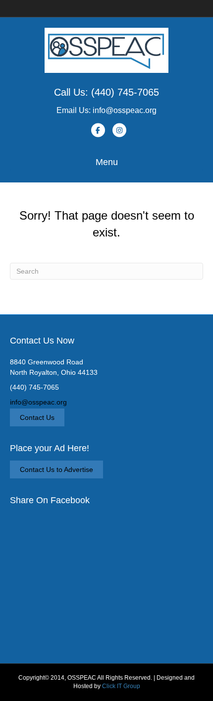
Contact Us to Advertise (56, 469)
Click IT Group (121, 686)
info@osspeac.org (38, 402)
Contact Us (37, 417)
